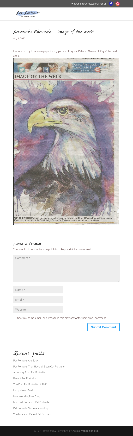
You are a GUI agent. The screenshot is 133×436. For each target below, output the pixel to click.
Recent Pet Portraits (24, 378)
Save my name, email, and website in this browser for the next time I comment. (61, 318)
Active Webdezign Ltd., (86, 430)
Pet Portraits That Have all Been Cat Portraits (39, 366)
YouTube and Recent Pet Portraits (32, 414)
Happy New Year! (23, 390)
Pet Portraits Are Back (25, 360)
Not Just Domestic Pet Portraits (31, 402)
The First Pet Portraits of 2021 (30, 384)
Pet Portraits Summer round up (30, 408)
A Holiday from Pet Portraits (29, 372)
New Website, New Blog (26, 396)
